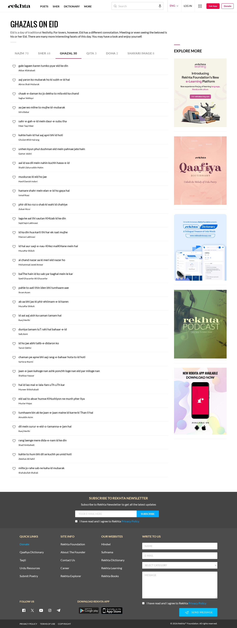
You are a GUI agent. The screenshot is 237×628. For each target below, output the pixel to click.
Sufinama (107, 552)
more (88, 6)
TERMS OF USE (47, 623)
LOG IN (188, 5)
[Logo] (19, 6)
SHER (56, 6)
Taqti (23, 560)
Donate (227, 6)
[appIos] (111, 610)
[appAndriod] (88, 610)
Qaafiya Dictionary (32, 552)
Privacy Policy (130, 521)
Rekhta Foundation (73, 544)
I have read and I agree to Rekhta (109, 521)
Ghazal (68, 53)
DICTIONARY (72, 6)
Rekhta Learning (111, 568)
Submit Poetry (29, 576)
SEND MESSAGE (202, 612)
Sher (44, 53)
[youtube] (41, 610)
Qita (91, 53)
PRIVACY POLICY (28, 623)
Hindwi (106, 544)
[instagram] (50, 610)
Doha (112, 53)
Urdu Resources (30, 568)
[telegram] (58, 610)
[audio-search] (160, 6)
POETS (44, 6)
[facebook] (24, 610)
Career (65, 568)
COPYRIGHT (64, 623)
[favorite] (14, 66)
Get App (213, 6)
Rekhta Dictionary (112, 560)
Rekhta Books (110, 576)
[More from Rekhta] (200, 6)
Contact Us (68, 560)
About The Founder (73, 552)
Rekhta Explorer (71, 576)
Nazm (22, 53)
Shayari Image (141, 53)
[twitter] (32, 610)
